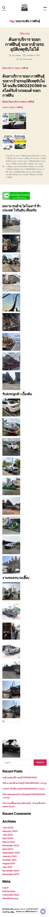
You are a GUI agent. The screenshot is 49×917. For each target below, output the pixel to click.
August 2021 (8, 863)
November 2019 (10, 874)
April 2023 (7, 849)
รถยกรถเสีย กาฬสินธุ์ (25, 164)
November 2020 (10, 870)
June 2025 (7, 827)
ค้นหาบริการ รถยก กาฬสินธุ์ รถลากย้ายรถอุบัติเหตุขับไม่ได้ (24, 44)
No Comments (26, 59)
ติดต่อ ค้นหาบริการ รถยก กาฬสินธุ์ (18, 101)
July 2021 (7, 867)
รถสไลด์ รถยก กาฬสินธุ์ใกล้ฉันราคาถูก (27, 169)
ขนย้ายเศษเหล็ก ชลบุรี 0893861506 (19, 777)
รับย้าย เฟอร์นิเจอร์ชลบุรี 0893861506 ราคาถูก (24, 783)
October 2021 (9, 860)
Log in (5, 887)
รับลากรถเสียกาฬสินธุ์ (26, 174)
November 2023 (10, 845)
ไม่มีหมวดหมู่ (24, 33)
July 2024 (7, 834)
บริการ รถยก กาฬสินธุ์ (21, 158)
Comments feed (10, 895)
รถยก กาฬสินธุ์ (11, 164)
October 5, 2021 (33, 55)
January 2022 (9, 856)
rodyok (18, 55)
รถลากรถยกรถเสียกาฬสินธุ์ (23, 166)
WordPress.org (10, 898)
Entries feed (8, 891)
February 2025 (10, 831)
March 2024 (8, 842)
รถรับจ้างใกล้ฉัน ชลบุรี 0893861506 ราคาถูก (23, 788)
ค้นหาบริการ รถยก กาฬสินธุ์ (16, 156)
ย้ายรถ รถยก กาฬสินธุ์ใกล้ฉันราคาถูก (31, 161)
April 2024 (7, 838)
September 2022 (11, 852)
